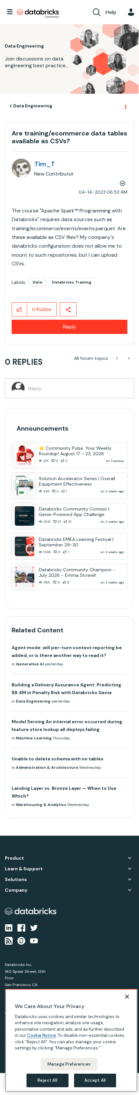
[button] (19, 309)
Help (110, 12)
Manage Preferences (69, 1064)
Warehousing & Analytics (41, 804)
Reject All (47, 1080)
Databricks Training (71, 282)
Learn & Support (24, 869)
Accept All (95, 1080)
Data (37, 282)
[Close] (127, 997)
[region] (71, 1040)
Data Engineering (32, 106)
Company (16, 890)
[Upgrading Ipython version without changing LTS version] (128, 358)
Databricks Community (38, 13)
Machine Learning (34, 738)
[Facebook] (21, 927)
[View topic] (24, 455)
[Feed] (9, 940)
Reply (69, 326)
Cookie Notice (41, 1035)
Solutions (16, 879)
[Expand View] (129, 858)
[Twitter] (34, 927)
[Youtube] (34, 940)
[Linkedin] (9, 927)
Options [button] (125, 106)
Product (14, 858)
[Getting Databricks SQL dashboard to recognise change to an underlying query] (117, 358)
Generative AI (30, 664)
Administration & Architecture (47, 767)
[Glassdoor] (21, 940)
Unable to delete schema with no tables (57, 759)
